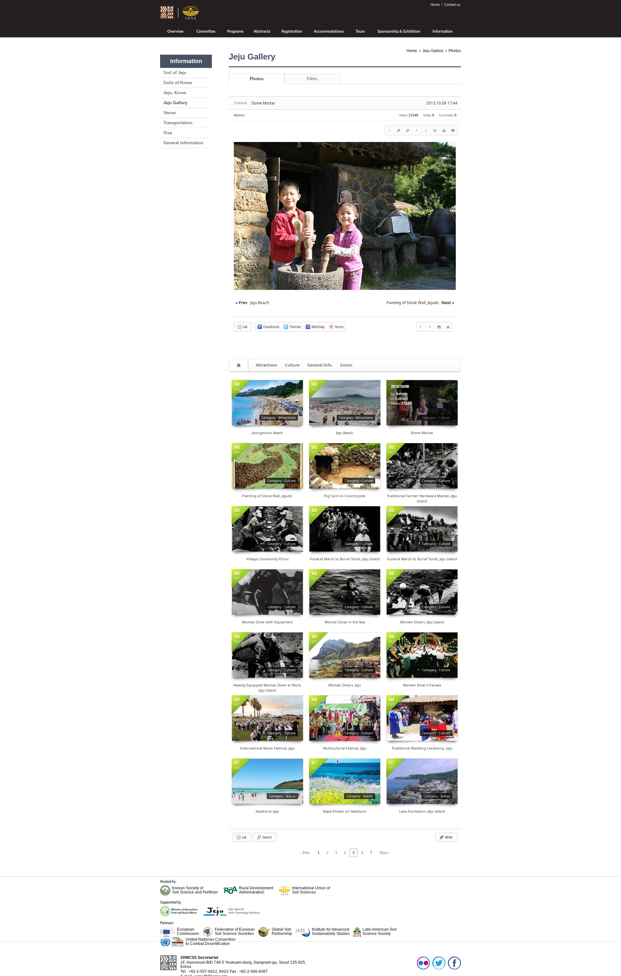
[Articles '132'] (239, 365)
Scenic (346, 365)
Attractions (266, 365)
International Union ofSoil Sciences (311, 890)
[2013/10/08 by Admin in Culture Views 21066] (422, 718)
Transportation (177, 122)
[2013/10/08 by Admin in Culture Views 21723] (267, 718)
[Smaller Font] (407, 130)
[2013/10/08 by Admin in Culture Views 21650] (344, 592)
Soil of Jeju (174, 72)
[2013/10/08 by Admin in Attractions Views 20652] (344, 402)
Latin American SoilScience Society (380, 931)
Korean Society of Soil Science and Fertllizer (195, 890)
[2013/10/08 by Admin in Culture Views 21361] (344, 655)
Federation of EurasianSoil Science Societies (235, 931)
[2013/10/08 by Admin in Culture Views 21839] (267, 655)
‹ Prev (305, 852)
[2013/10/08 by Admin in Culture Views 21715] (422, 592)
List (244, 326)
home (436, 4)
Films (312, 78)
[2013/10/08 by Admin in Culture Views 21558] (344, 465)
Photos (455, 51)
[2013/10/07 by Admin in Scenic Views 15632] (344, 781)
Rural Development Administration (256, 890)
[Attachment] (452, 130)
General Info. (319, 365)
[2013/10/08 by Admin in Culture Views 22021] (422, 655)
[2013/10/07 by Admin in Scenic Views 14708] (422, 781)
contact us (451, 4)
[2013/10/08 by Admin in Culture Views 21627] (267, 592)
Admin (239, 115)
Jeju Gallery (175, 102)
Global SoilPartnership (282, 931)
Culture (292, 365)
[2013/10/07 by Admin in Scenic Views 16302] (267, 781)
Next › (384, 852)
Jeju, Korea (174, 92)
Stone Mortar (263, 103)
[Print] (443, 130)
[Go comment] (434, 130)
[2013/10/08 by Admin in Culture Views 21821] (344, 529)
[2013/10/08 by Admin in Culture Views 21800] (422, 529)
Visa (167, 132)
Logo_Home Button (179, 13)
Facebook (454, 962)
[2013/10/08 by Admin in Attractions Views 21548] (267, 402)
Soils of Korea (177, 82)
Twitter (438, 962)
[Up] (416, 130)
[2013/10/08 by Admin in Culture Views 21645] (267, 465)
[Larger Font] (398, 130)
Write (448, 837)
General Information (183, 142)
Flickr (423, 962)
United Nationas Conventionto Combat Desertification (210, 941)
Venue (169, 112)
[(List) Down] (425, 130)
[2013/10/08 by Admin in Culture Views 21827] (267, 529)
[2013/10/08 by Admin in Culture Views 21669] (344, 718)
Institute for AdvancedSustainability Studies (331, 931)
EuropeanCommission (188, 931)
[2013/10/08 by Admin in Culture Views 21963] (422, 465)
